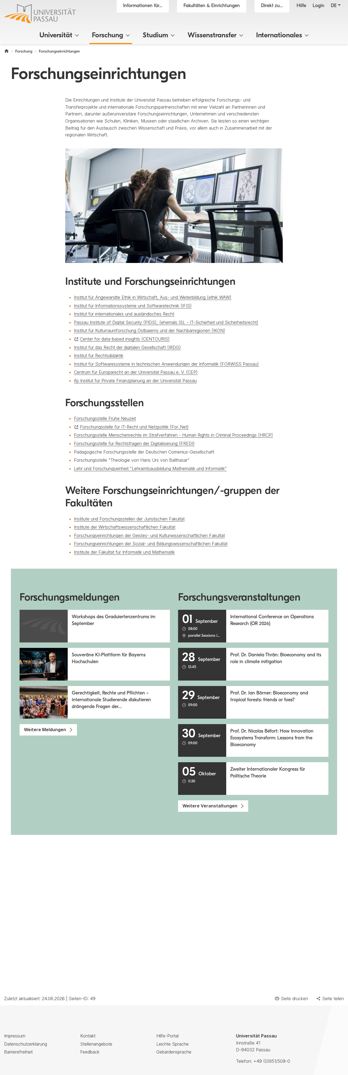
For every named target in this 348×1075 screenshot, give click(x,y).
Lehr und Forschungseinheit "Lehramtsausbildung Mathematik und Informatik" (150, 468)
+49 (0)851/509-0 (271, 1061)
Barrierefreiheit (18, 1052)
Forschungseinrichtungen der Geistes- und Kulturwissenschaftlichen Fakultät (149, 535)
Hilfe (301, 6)
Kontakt (87, 1036)
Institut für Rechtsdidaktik (98, 355)
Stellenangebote (96, 1044)
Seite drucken (294, 998)
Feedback (90, 1052)
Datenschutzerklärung (25, 1044)
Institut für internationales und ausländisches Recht (124, 314)
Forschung (107, 35)
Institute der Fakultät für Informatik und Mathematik (124, 552)
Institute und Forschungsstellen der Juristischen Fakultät (129, 519)
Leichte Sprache (172, 1044)
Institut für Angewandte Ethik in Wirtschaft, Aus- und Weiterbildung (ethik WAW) (152, 297)
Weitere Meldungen (45, 729)
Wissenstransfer (212, 35)
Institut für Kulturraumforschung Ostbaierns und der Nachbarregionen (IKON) (149, 330)
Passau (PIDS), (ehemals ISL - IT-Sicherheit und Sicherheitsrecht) (166, 322)
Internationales (279, 35)
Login (318, 6)
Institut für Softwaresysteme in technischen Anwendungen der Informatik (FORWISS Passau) (166, 364)
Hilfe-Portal (167, 1036)
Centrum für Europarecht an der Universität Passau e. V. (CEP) (136, 372)
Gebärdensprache (173, 1052)
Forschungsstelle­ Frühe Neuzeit (105, 418)
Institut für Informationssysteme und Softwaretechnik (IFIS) (133, 305)
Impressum (14, 1036)
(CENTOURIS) (125, 339)
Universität (55, 35)
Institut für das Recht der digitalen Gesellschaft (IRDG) (127, 347)
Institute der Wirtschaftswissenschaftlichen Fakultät (124, 527)
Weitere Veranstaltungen (209, 805)
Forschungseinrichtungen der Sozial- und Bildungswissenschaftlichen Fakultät (151, 543)
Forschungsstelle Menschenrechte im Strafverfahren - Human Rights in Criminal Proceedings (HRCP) (173, 435)
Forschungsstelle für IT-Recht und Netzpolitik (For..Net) (134, 427)
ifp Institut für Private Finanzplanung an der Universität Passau (135, 380)
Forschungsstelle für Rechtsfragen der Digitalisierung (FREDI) (134, 443)
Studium (155, 35)
